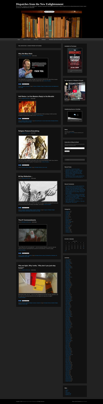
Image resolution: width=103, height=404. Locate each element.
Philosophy (67, 222)
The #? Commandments (27, 220)
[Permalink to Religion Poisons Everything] (33, 158)
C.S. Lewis (43, 120)
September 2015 (68, 354)
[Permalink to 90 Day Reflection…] (38, 201)
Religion (26, 120)
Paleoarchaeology (69, 221)
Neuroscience (68, 219)
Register (67, 390)
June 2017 (67, 330)
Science (67, 228)
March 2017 (68, 333)
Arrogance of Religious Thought (38, 86)
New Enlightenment (55, 86)
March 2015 (68, 361)
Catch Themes (84, 401)
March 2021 (68, 293)
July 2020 (67, 302)
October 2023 (68, 273)
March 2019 (68, 310)
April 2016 (67, 346)
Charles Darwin (47, 120)
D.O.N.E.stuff (72, 132)
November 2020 (68, 297)
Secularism (28, 86)
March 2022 (68, 281)
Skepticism (30, 120)
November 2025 (68, 263)
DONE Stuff (36, 39)
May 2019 (67, 309)
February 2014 (68, 376)
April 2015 (67, 360)
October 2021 (68, 286)
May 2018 (67, 318)
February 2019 (68, 311)
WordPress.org (68, 394)
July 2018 (67, 317)
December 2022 (68, 277)
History (67, 215)
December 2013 (68, 378)
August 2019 (68, 307)
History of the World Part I (46, 255)
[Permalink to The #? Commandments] (32, 245)
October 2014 (68, 367)
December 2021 (68, 284)
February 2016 (68, 348)
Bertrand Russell (38, 120)
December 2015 (68, 351)
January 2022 (68, 282)
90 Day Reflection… (25, 176)
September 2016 (68, 340)
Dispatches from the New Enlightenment (39, 4)
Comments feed (68, 393)
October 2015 (68, 353)
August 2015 (68, 355)
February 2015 (68, 362)
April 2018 (67, 319)
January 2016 (68, 349)
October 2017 (68, 325)
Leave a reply (34, 55)
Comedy (23, 255)
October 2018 (68, 315)
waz (30, 55)
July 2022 (67, 278)
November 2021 (68, 285)
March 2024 (68, 272)
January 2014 (68, 377)
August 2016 (68, 341)
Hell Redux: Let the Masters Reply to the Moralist (36, 96)
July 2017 (67, 329)
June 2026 (67, 260)
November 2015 (68, 352)
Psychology (68, 226)
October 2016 (68, 339)
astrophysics (68, 212)
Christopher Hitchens (47, 86)
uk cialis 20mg (68, 198)
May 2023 (67, 275)
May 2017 (67, 331)
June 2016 (67, 344)
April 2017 (67, 332)
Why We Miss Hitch (25, 53)
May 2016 (67, 345)
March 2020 (68, 304)
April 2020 (67, 303)
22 (83, 247)
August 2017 (68, 327)
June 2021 (67, 289)
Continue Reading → (48, 80)
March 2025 (68, 265)
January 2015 (68, 363)
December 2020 (68, 296)
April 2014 (67, 374)
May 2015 (67, 359)
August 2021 (68, 287)
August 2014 (68, 369)
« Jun (65, 250)
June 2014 (67, 371)
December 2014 (68, 364)
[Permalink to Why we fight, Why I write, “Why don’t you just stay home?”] (38, 293)
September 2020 (68, 300)
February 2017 (68, 334)
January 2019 (68, 312)
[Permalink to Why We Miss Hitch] (33, 77)
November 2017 (68, 324)
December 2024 (68, 266)
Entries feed (68, 392)
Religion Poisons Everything (28, 131)
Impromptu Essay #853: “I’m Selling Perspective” (74, 170)
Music (67, 218)
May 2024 (67, 271)
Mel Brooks (53, 255)
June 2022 (67, 279)
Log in (67, 391)
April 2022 (67, 280)
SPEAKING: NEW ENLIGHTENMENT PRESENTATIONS (59, 39)
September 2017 (68, 326)
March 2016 (68, 347)
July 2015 (67, 356)
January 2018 (68, 322)
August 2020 (68, 301)
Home (19, 39)
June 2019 (67, 308)
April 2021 (67, 292)
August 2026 (68, 259)
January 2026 (68, 262)
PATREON (44, 39)
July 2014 (67, 370)
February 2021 (68, 294)
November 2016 (68, 338)
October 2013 (68, 381)
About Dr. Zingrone (27, 39)
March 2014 (68, 375)
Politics (27, 167)
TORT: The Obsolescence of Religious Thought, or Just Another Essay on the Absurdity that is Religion (75, 196)
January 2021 (68, 295)
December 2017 (68, 323)
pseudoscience (68, 225)
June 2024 (67, 270)
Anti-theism (24, 86)
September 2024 (68, 267)
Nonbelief (23, 120)
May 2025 (67, 264)
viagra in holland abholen (70, 201)
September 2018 (68, 316)
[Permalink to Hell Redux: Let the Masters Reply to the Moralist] (27, 112)
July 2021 (67, 288)
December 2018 (68, 314)
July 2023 (67, 274)
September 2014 (68, 368)
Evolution (67, 214)
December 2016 (68, 337)
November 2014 (68, 366)
